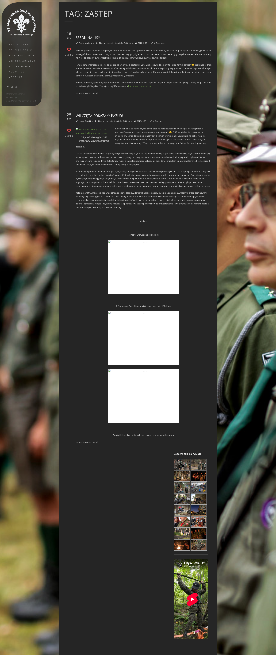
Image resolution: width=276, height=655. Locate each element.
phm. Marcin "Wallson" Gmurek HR (21, 101)
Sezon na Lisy (88, 37)
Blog (101, 43)
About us (16, 71)
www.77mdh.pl (18, 94)
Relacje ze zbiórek (123, 43)
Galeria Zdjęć (20, 50)
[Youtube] (16, 86)
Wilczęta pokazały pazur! (99, 115)
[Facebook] (8, 86)
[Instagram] (12, 86)
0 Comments (159, 43)
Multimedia (109, 43)
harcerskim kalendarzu (139, 86)
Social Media (20, 66)
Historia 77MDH (22, 55)
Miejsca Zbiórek (22, 61)
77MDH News (19, 44)
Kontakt (16, 77)
